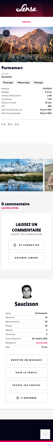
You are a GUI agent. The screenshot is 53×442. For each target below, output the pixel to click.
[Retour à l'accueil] (26, 8)
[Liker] (47, 33)
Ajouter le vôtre (9, 208)
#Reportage (23, 82)
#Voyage (38, 82)
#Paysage (8, 82)
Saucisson (6, 76)
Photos (26, 22)
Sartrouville (41, 342)
